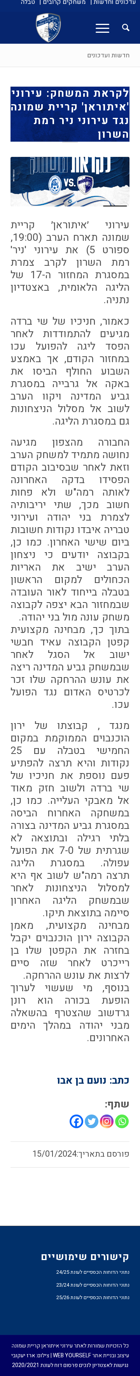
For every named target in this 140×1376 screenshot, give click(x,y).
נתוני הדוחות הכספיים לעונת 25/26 (93, 1297)
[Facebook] (76, 1121)
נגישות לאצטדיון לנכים (103, 1365)
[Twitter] (91, 1121)
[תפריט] (105, 27)
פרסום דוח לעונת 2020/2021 (45, 1365)
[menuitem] (113, 2)
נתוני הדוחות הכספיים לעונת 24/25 (93, 1272)
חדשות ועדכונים (108, 55)
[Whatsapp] (122, 1121)
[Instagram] (107, 1121)
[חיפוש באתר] (122, 27)
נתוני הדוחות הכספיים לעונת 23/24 (93, 1285)
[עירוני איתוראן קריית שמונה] (82, 27)
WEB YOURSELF (72, 1355)
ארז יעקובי (23, 1355)
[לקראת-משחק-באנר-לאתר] (70, 181)
